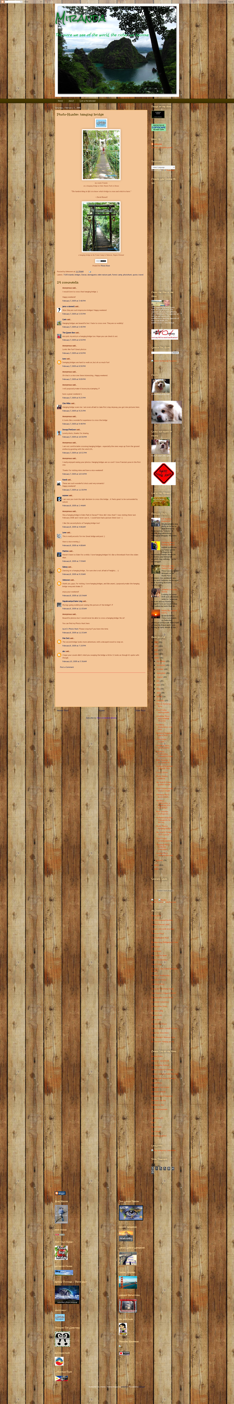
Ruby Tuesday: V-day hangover (163, 761)
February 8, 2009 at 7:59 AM (74, 561)
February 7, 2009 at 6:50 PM (74, 340)
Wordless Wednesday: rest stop (164, 727)
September (161, 673)
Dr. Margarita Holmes (160, 1065)
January (160, 860)
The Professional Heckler (162, 920)
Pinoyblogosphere (159, 1136)
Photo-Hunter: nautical (162, 777)
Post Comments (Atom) (106, 718)
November (161, 665)
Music (154, 902)
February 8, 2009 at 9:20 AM (74, 574)
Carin (64, 319)
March (160, 697)
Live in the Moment (88, 101)
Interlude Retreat (158, 1092)
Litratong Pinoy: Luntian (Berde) (168, 543)
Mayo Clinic (156, 1127)
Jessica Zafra (156, 1056)
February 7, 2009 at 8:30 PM (74, 366)
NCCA (154, 1114)
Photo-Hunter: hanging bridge (80, 114)
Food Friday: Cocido (161, 740)
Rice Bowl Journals (159, 1109)
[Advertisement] (101, 690)
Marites (65, 551)
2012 (156, 646)
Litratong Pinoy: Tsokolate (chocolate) (163, 847)
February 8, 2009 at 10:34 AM (74, 595)
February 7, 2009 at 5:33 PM (74, 314)
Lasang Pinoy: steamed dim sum (164, 854)
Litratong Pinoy (157, 984)
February (161, 701)
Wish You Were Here (160, 1033)
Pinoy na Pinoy (157, 933)
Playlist (160, 902)
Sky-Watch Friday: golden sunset (164, 783)
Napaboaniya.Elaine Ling (72, 601)
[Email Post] (89, 271)
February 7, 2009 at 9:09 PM (74, 379)
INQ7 (153, 1122)
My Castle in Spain (159, 955)
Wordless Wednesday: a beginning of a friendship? (163, 804)
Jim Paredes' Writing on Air (162, 1042)
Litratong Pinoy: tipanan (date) (163, 746)
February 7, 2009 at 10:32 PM (74, 452)
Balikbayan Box (157, 1105)
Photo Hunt (156, 916)
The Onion (155, 1131)
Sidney (64, 567)
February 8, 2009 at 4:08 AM (74, 545)
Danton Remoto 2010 (160, 925)
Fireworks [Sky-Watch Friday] (168, 567)
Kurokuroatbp (157, 1011)
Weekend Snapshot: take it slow (164, 734)
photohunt (127, 274)
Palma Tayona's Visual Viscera (164, 1028)
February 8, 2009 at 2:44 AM (74, 505)
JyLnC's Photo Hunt (70, 629)
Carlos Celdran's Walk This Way (164, 1074)
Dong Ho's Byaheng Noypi (162, 989)
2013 (156, 642)
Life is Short (156, 1020)
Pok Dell (65, 638)
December (161, 661)
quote (135, 274)
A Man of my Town (159, 1006)
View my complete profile (162, 147)
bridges (77, 274)
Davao (84, 274)
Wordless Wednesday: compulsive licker (164, 753)
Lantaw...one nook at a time (162, 929)
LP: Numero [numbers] (166, 520)
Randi (64, 479)
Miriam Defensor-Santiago (162, 1070)
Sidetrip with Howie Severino (163, 1078)
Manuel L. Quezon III (160, 1061)
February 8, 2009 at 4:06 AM (74, 527)
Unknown (66, 580)
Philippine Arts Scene (160, 1087)
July (158, 681)
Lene (64, 532)
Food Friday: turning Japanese (164, 839)
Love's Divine (162, 772)
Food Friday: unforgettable (162, 711)
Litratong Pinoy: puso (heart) (163, 796)
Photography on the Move (162, 997)
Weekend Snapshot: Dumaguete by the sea (164, 820)
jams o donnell (68, 306)
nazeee (65, 495)
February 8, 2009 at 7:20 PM (74, 645)
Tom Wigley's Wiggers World (163, 993)
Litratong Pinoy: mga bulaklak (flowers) (163, 718)
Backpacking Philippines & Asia (164, 942)
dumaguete (92, 274)
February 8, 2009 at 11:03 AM (74, 608)
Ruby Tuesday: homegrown (162, 812)
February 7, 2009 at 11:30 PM (74, 490)
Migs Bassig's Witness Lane (163, 1037)
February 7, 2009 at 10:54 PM (74, 474)
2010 (156, 654)
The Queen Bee (68, 332)
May (159, 689)
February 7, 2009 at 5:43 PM (74, 327)
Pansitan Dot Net (158, 1100)
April (159, 693)
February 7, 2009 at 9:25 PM (74, 411)
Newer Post (62, 710)
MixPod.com (171, 902)
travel (140, 274)
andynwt (124, 1386)
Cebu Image (156, 951)
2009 (156, 658)
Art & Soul (155, 947)
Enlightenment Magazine (162, 1096)
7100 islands (68, 274)
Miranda (80, 18)
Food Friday (156, 964)
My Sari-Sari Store (159, 1024)
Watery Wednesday (159, 960)
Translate (170, 170)
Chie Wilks (66, 403)
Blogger (142, 1386)
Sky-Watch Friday (158, 980)
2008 (156, 865)
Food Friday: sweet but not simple (164, 789)
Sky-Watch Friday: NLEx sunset (164, 833)
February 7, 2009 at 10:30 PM (74, 437)
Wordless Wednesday (160, 975)
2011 (156, 650)
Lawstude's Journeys (160, 1002)
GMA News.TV (157, 1118)
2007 (156, 869)
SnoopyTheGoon (69, 429)
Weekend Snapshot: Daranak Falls (164, 767)
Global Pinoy (156, 1083)
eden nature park (104, 274)
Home (60, 101)
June (64, 358)
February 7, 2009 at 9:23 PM (74, 397)
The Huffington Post (160, 938)
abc (63, 651)
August (160, 677)
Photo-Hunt (105, 266)
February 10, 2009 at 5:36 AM (74, 661)
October (160, 669)
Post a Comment (67, 667)
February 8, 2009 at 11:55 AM (74, 632)
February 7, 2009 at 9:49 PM (74, 424)
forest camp (117, 274)
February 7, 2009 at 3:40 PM (74, 301)
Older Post (140, 710)
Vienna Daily (156, 1015)
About (71, 101)
